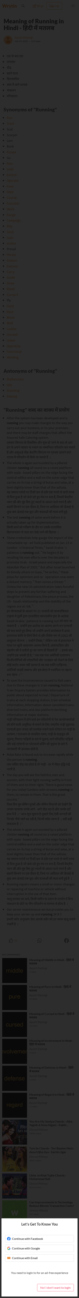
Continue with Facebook (27, 1238)
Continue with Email (25, 1258)
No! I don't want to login (55, 1287)
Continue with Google (26, 1248)
